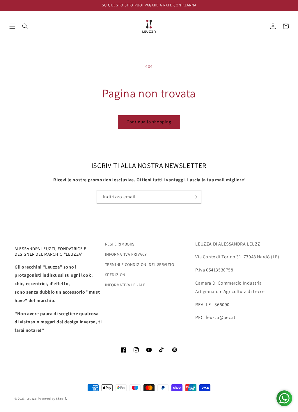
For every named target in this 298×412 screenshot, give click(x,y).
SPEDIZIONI (116, 274)
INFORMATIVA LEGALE (125, 284)
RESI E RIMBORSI (120, 244)
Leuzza (32, 399)
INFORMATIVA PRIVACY (126, 254)
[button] (12, 26)
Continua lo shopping (149, 122)
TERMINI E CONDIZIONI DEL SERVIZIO (139, 264)
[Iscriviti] (194, 197)
